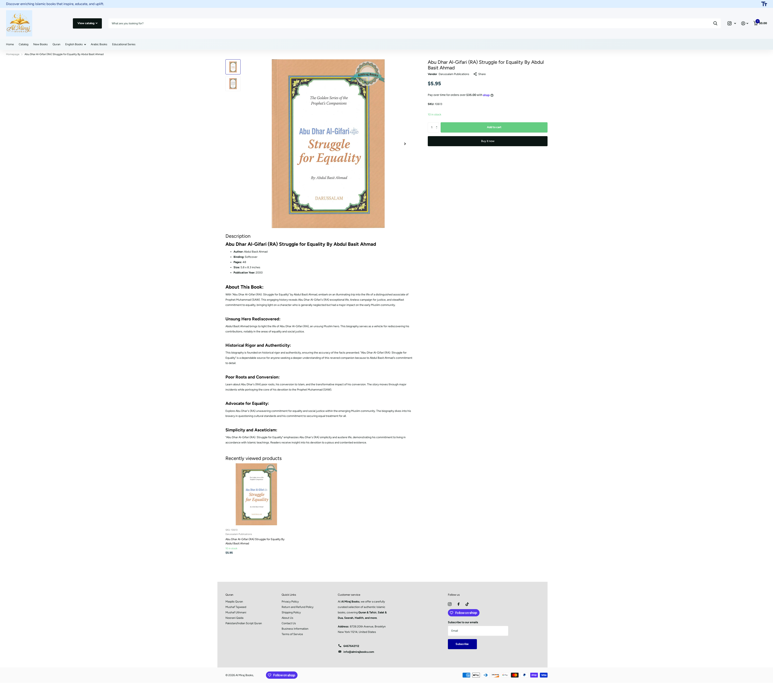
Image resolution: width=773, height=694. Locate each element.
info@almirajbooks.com (358, 652)
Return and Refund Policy (297, 607)
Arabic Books (99, 44)
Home (10, 44)
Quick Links (289, 594)
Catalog (23, 44)
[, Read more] (731, 23)
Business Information (295, 628)
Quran (56, 44)
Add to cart (494, 127)
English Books (74, 44)
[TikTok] (467, 604)
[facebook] (459, 604)
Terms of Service (292, 634)
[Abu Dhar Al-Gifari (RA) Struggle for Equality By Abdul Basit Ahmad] (256, 494)
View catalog (86, 23)
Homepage (12, 54)
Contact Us (289, 623)
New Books (40, 44)
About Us (287, 618)
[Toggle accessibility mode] (764, 4)
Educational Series (123, 44)
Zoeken (715, 23)
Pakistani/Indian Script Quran (243, 623)
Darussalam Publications (454, 74)
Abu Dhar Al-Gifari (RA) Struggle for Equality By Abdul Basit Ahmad (254, 541)
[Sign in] (744, 23)
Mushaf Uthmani (235, 612)
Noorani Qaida (234, 618)
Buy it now (487, 141)
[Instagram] (450, 604)
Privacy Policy (290, 601)
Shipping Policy (291, 612)
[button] (437, 123)
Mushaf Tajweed (235, 607)
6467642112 (351, 646)
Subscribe (462, 644)
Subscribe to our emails (463, 622)
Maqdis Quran (234, 601)
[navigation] (233, 66)
